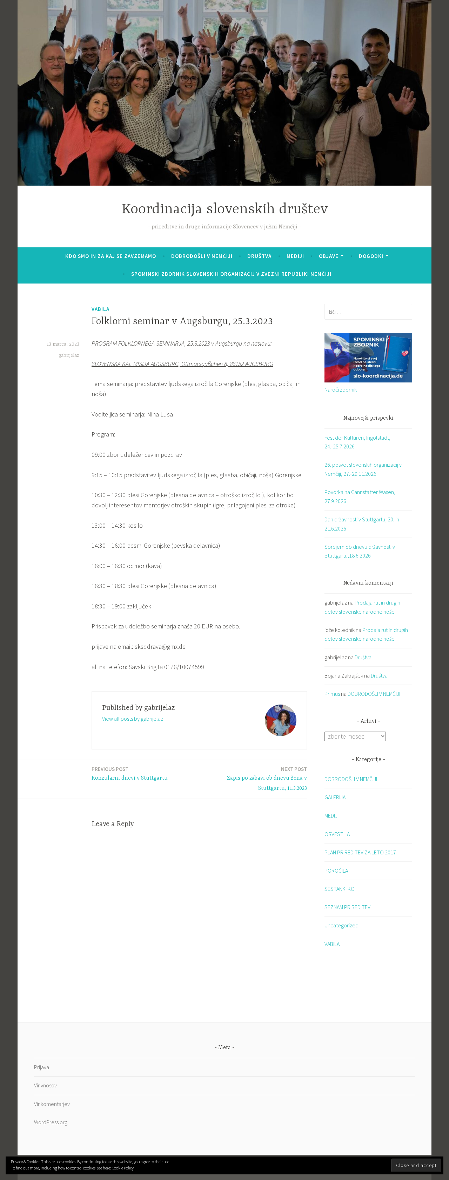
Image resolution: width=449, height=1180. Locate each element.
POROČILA (336, 870)
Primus (332, 693)
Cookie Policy (123, 1168)
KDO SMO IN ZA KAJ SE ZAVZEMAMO (110, 256)
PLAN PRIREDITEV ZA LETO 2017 (360, 852)
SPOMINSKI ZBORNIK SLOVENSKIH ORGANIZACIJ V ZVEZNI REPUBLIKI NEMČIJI (231, 274)
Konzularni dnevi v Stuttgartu (130, 773)
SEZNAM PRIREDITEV (347, 907)
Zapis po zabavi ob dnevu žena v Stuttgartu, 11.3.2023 (267, 779)
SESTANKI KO (339, 888)
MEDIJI (331, 815)
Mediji (295, 256)
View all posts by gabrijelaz (132, 718)
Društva (259, 256)
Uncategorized (341, 925)
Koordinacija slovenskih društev (224, 209)
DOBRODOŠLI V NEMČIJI (202, 256)
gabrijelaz (69, 355)
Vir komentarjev (52, 1103)
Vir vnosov (45, 1085)
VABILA (100, 309)
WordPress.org (50, 1122)
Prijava (41, 1067)
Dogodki (371, 256)
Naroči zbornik (340, 389)
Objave (329, 256)
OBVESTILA (337, 834)
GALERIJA (335, 797)
